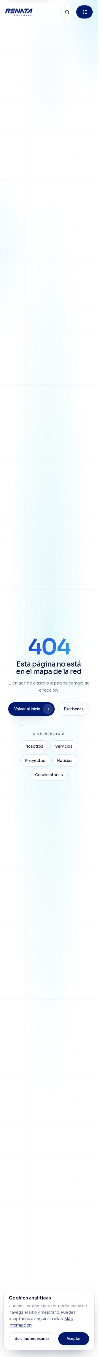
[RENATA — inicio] (19, 12)
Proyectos (35, 760)
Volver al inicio (27, 709)
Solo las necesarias (32, 1338)
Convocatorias (49, 774)
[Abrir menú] (84, 12)
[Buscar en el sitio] (67, 12)
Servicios (64, 746)
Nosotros (34, 746)
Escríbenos (74, 709)
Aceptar (74, 1338)
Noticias (65, 760)
